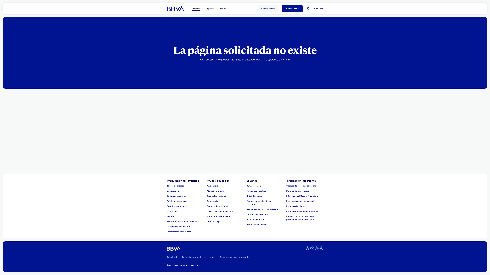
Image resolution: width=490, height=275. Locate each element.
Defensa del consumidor (297, 191)
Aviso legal (172, 257)
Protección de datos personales (301, 201)
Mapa (212, 257)
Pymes (222, 9)
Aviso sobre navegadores (193, 257)
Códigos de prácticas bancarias (301, 186)
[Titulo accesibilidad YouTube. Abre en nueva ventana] (321, 248)
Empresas (209, 9)
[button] (292, 8)
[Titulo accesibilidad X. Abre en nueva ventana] (312, 248)
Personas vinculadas (295, 206)
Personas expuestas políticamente (302, 211)
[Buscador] (308, 8)
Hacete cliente (268, 9)
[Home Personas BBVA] (175, 8)
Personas (196, 9)
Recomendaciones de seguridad (235, 257)
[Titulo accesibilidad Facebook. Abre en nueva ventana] (307, 248)
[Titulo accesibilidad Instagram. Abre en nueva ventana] (316, 248)
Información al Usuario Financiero (302, 196)
